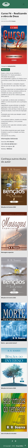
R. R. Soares (12, 21)
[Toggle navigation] (24, 4)
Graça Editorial (20, 446)
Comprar (6, 69)
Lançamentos (11, 66)
